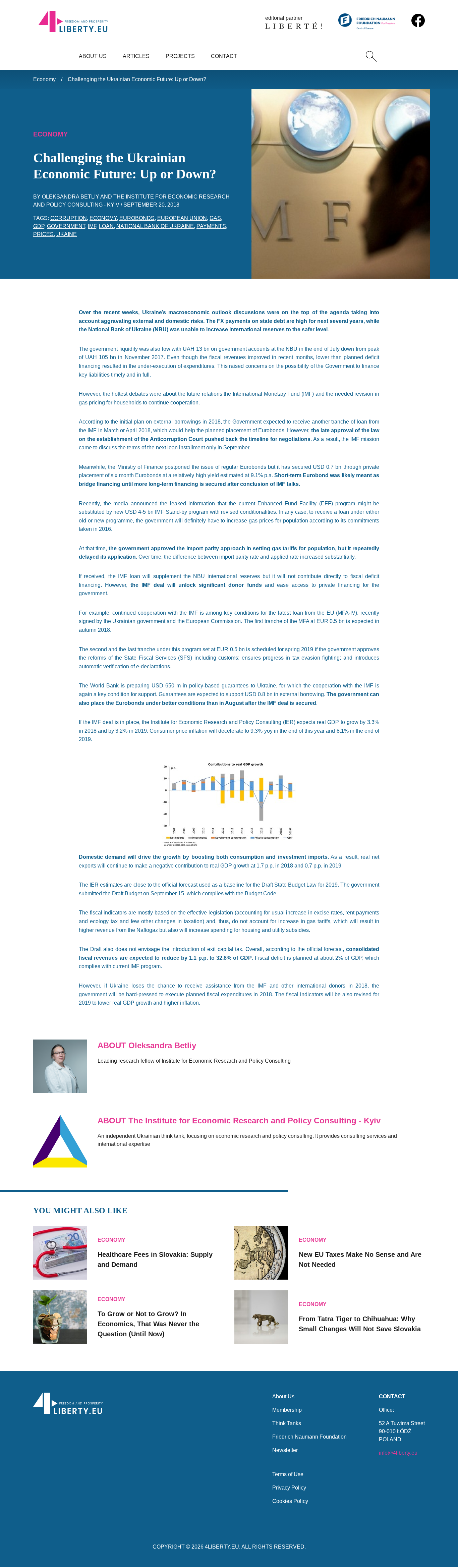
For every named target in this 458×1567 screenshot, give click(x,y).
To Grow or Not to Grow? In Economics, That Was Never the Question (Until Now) (148, 1324)
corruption (68, 218)
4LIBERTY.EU (222, 1547)
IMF (92, 226)
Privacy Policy (289, 1488)
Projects (180, 56)
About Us (93, 56)
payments (211, 226)
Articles (136, 56)
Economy (44, 79)
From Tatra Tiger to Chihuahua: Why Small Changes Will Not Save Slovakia (360, 1324)
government (66, 226)
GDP (38, 226)
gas (215, 218)
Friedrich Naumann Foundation (309, 1437)
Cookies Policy (290, 1501)
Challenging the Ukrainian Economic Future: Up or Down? (137, 79)
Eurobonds (137, 218)
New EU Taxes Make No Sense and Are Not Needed (360, 1259)
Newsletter (285, 1450)
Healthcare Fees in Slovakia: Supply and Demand (155, 1259)
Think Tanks (286, 1423)
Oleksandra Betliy (70, 197)
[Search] (371, 56)
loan (106, 226)
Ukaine (66, 234)
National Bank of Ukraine (155, 226)
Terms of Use (287, 1474)
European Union (182, 218)
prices (43, 234)
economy (103, 218)
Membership (287, 1410)
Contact (224, 56)
